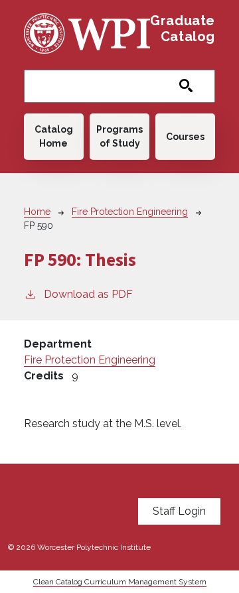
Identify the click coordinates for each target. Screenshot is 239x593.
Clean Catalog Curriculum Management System (119, 581)
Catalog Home (54, 136)
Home (37, 211)
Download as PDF (88, 294)
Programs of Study (119, 136)
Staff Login (179, 511)
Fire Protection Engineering (130, 211)
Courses (185, 136)
